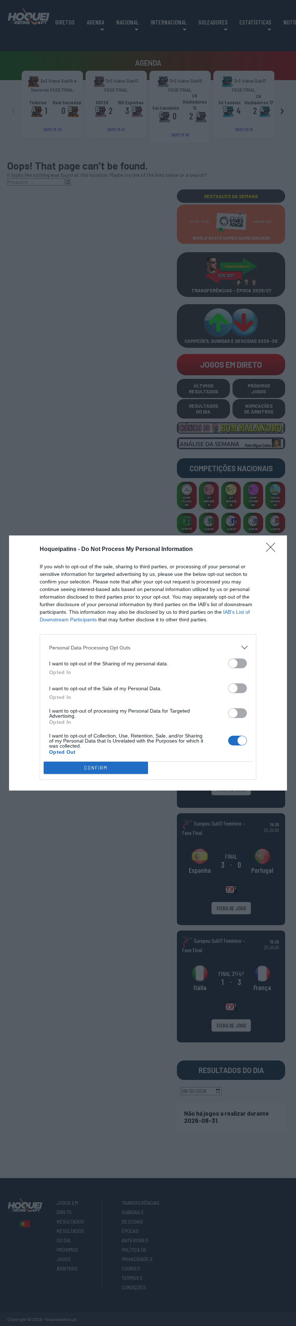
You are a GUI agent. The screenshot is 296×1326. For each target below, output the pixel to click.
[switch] (237, 663)
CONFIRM (96, 768)
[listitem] (148, 647)
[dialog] (148, 663)
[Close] (273, 549)
